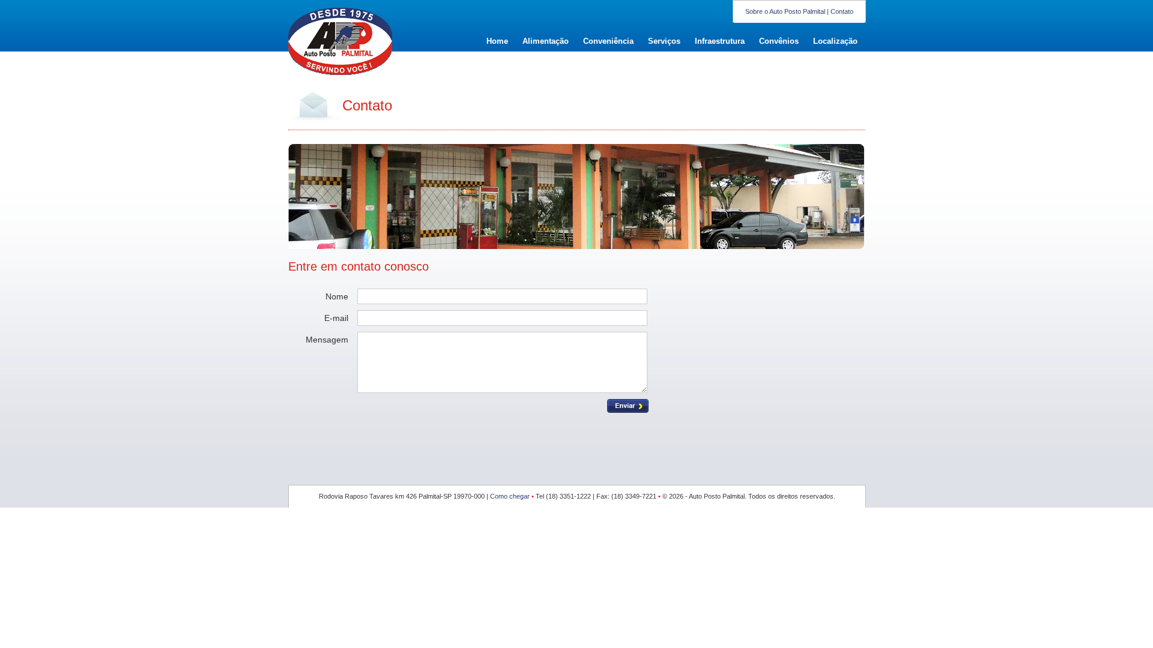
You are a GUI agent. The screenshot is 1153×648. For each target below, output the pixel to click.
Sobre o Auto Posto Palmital (785, 11)
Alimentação (545, 41)
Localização (835, 41)
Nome (336, 296)
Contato (842, 11)
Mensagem (327, 339)
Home (497, 41)
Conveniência (608, 41)
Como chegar (510, 496)
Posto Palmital (336, 39)
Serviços (664, 41)
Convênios (779, 41)
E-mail (336, 318)
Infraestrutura (720, 41)
